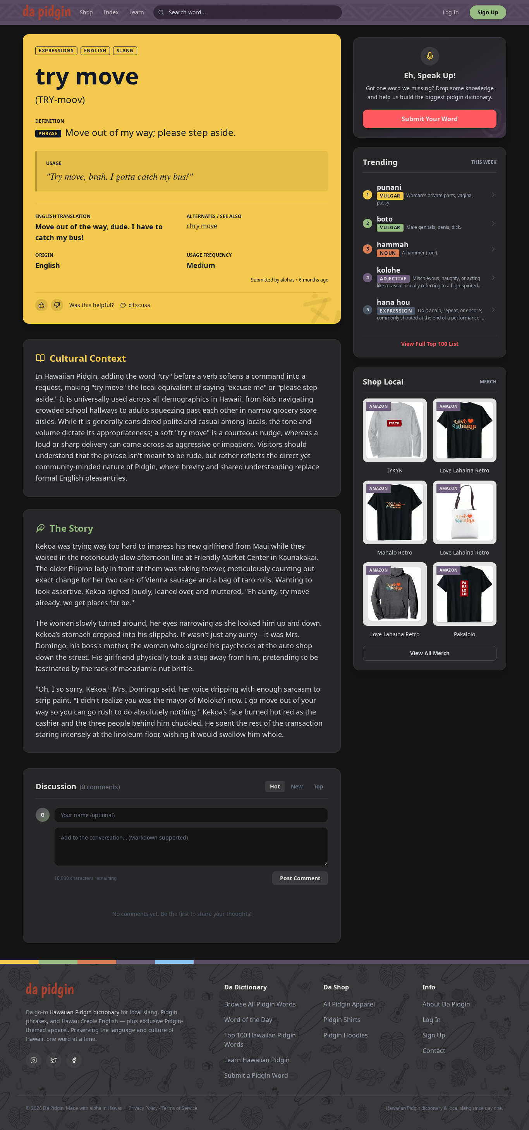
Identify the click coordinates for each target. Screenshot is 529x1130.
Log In (451, 12)
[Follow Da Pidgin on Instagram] (33, 1060)
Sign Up (487, 12)
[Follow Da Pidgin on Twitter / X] (54, 1060)
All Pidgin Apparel (349, 1004)
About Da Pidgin (446, 1004)
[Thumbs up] (41, 305)
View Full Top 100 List (430, 343)
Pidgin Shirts (342, 1019)
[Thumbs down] (57, 305)
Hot (275, 786)
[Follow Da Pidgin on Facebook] (74, 1060)
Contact (434, 1050)
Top (318, 786)
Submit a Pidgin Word (256, 1075)
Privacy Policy (143, 1108)
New (297, 786)
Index (111, 12)
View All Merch (430, 653)
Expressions (56, 50)
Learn (136, 12)
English (95, 50)
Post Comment (300, 878)
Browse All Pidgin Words (260, 1004)
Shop (86, 12)
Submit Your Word (430, 119)
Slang (125, 50)
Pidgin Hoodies (345, 1035)
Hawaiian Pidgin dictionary (84, 1012)
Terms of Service (179, 1108)
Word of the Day (248, 1019)
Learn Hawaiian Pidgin (257, 1060)
